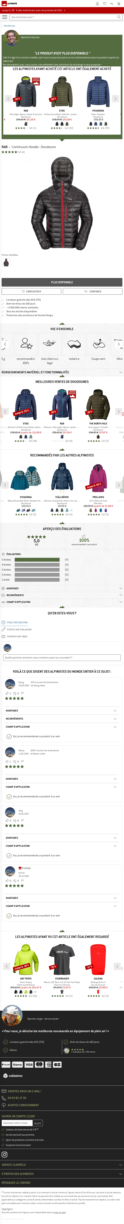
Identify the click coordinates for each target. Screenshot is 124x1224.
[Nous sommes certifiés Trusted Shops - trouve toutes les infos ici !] (67, 1051)
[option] (62, 203)
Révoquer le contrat (16, 1183)
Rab (5, 147)
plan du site (60, 1212)
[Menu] (4, 17)
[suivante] (115, 98)
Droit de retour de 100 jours (21, 303)
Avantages (12, 710)
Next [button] (118, 344)
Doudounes (9, 25)
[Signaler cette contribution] (22, 693)
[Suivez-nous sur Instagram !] (7, 1155)
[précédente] (8, 98)
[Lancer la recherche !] (119, 17)
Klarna (13, 1050)
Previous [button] (5, 344)
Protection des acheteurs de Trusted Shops (29, 315)
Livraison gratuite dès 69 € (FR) (23, 299)
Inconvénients (14, 718)
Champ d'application (18, 726)
